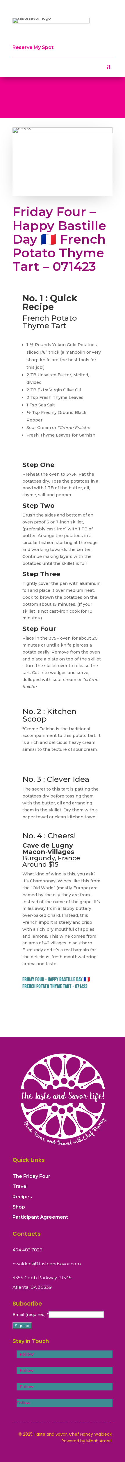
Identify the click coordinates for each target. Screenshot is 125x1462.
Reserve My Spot (32, 47)
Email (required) (30, 1314)
